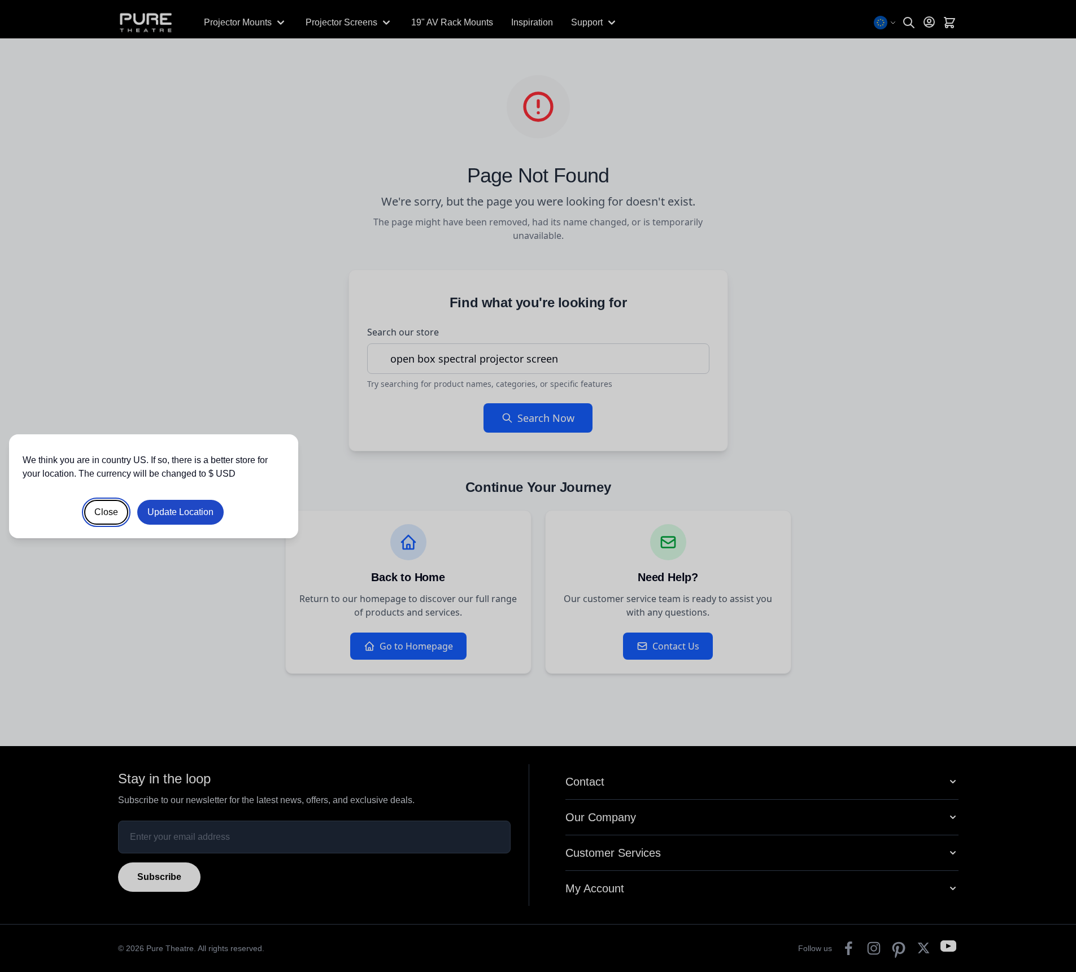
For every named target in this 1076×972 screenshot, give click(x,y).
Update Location (180, 512)
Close (106, 512)
